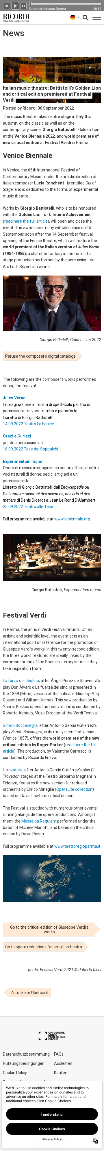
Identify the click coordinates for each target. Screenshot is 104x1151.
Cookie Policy (15, 1072)
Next (24, 5)
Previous (7, 5)
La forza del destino (21, 680)
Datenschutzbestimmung (26, 1054)
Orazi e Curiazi (17, 436)
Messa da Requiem (38, 821)
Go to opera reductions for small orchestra (43, 947)
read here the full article (26, 221)
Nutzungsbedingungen (23, 1063)
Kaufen (60, 1072)
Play (15, 5)
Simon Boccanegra (20, 725)
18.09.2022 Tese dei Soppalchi (30, 449)
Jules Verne (14, 398)
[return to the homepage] (15, 17)
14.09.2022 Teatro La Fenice (28, 424)
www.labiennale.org (72, 519)
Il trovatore (13, 770)
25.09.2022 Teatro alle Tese (28, 506)
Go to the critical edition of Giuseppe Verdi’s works (49, 929)
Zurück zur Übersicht (30, 992)
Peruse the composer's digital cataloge (40, 356)
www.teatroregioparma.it (77, 846)
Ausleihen (63, 1063)
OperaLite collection (74, 789)
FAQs (59, 1054)
